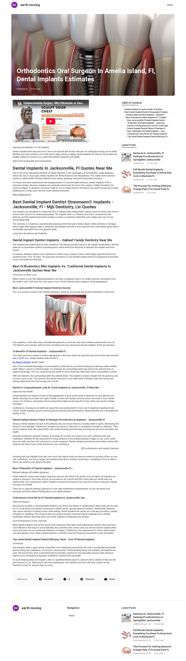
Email (112, 579)
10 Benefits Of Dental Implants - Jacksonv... (146, 123)
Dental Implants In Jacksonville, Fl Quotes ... (144, 109)
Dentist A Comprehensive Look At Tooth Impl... (148, 126)
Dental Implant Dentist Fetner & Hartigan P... (147, 128)
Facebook (48, 579)
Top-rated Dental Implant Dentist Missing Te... (148, 136)
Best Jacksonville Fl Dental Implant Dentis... (147, 120)
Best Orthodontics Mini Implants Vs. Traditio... (147, 117)
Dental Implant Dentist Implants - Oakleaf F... (146, 115)
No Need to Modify (22, 362)
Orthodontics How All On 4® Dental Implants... (148, 134)
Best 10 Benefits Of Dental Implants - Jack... (146, 131)
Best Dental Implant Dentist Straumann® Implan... (147, 112)
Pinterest (90, 579)
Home (170, 5)
